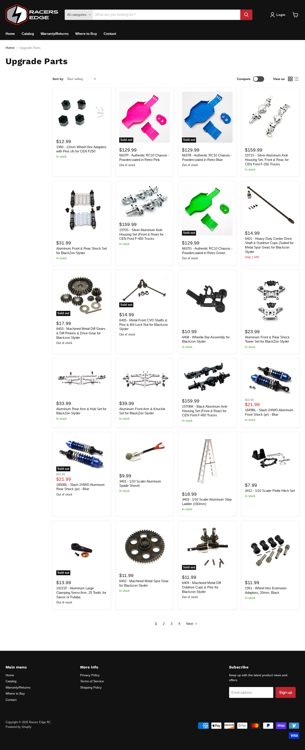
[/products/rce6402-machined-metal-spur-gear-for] (144, 546)
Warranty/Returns (55, 34)
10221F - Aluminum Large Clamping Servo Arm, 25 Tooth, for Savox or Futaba (81, 592)
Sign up (285, 692)
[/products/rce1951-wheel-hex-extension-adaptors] (270, 550)
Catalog (28, 34)
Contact (110, 34)
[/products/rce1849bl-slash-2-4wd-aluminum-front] (270, 379)
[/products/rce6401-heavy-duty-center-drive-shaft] (270, 205)
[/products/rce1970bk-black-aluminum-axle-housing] (207, 378)
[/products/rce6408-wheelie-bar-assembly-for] (207, 299)
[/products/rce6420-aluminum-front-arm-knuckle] (144, 379)
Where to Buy (86, 34)
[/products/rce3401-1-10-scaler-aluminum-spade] (144, 452)
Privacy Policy (90, 675)
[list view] (296, 79)
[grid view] (290, 79)
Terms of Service (92, 681)
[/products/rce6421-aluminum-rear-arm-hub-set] (81, 379)
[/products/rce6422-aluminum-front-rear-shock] (270, 299)
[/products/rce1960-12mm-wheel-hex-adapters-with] (81, 113)
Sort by (57, 79)
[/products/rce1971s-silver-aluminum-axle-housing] (270, 117)
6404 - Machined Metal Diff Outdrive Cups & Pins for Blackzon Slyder (201, 587)
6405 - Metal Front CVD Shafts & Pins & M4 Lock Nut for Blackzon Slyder (143, 324)
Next (190, 624)
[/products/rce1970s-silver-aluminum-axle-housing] (144, 201)
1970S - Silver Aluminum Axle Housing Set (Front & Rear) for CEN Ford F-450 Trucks (141, 234)
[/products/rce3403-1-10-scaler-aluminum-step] (207, 461)
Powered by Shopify (18, 727)
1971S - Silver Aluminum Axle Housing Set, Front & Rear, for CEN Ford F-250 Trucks (267, 159)
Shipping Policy (91, 687)
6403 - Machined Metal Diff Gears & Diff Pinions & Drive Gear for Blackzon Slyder (80, 333)
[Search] (246, 15)
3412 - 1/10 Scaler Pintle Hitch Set (270, 491)
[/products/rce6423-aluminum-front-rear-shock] (81, 210)
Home (10, 34)
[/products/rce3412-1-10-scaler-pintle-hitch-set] (270, 457)
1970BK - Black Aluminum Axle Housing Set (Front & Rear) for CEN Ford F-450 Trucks (204, 410)
